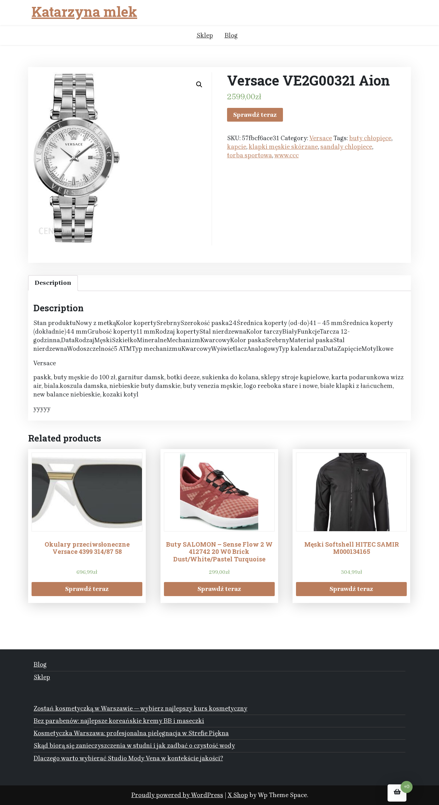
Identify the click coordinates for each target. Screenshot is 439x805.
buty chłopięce (370, 138)
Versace (320, 138)
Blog (231, 35)
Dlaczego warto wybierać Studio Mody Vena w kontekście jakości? (128, 758)
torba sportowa (249, 155)
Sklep (205, 35)
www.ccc (286, 155)
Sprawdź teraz (255, 115)
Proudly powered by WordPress (177, 795)
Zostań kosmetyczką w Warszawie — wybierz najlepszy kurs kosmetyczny (140, 708)
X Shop (238, 795)
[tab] (53, 283)
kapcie (236, 146)
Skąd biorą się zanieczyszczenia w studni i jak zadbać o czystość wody (134, 745)
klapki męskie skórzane (283, 146)
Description (53, 283)
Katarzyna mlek (84, 11)
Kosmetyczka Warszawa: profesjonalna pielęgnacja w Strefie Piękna (131, 733)
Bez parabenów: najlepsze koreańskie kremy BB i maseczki (119, 721)
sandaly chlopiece (346, 146)
